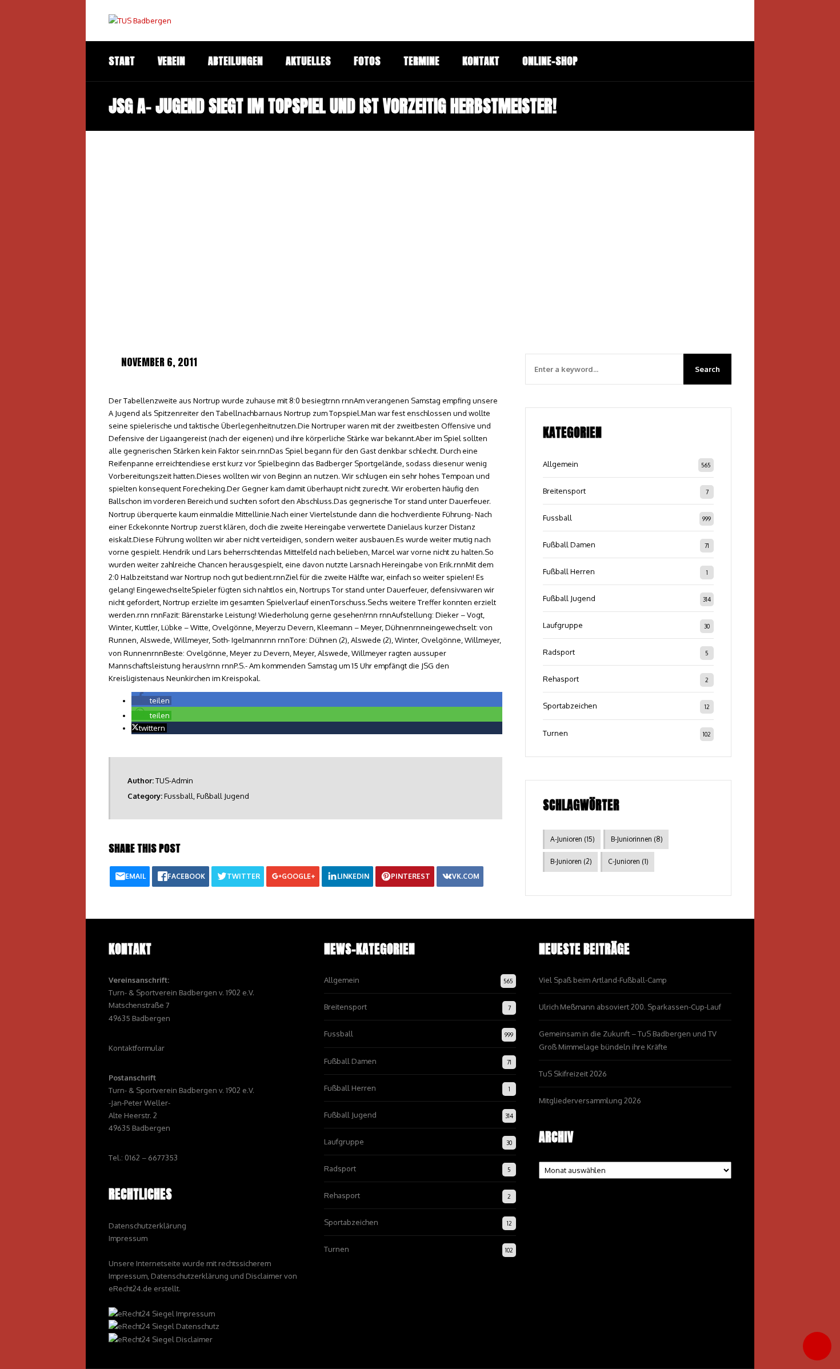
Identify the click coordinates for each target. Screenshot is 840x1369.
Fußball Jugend (223, 795)
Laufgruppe (563, 625)
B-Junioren (571, 861)
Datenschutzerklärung (147, 1225)
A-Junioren (572, 839)
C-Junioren (628, 861)
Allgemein (560, 464)
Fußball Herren (569, 571)
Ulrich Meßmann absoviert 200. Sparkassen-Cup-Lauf (630, 1006)
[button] (151, 700)
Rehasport (561, 678)
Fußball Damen (569, 544)
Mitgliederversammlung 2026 (590, 1100)
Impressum (128, 1238)
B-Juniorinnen (637, 839)
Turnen (555, 733)
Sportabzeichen (570, 705)
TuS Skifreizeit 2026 (573, 1073)
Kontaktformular (137, 1047)
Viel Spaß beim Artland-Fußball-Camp (603, 979)
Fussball (178, 795)
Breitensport (564, 490)
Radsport (559, 652)
